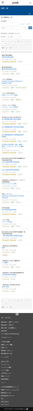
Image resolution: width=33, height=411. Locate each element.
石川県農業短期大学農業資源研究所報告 (13, 136)
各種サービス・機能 (6, 344)
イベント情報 (5, 370)
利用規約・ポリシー (6, 350)
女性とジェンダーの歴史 (10, 95)
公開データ (4, 347)
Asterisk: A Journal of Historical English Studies (12, 82)
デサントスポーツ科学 (9, 184)
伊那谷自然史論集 (8, 57)
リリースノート (5, 364)
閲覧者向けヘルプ (6, 393)
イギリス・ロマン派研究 (10, 107)
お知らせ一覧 (5, 361)
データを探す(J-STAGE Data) (9, 334)
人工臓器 (5, 262)
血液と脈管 (5, 287)
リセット (22, 24)
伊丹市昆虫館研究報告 (9, 210)
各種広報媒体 (5, 379)
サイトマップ (5, 404)
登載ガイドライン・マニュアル (10, 390)
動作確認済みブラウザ (7, 396)
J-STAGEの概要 (5, 342)
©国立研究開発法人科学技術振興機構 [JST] (14, 409)
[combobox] (7, 27)
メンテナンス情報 (6, 367)
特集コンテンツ (5, 376)
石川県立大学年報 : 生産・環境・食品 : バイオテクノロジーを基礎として (12, 146)
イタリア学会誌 (7, 222)
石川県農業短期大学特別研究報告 (13, 127)
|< (2, 41)
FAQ (2, 398)
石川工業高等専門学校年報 (10, 170)
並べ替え (3, 36)
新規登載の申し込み (6, 353)
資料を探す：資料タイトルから (10, 322)
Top (17, 314)
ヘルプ (28, 24)
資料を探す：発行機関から (8, 328)
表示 (3, 48)
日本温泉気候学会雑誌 (9, 274)
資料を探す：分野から (7, 325)
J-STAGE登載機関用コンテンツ (10, 387)
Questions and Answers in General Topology (13, 197)
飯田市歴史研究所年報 (9, 69)
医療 (3, 248)
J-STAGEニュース (6, 373)
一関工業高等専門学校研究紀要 (12, 236)
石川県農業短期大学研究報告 (11, 119)
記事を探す (4, 331)
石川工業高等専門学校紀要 (10, 162)
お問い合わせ (5, 401)
